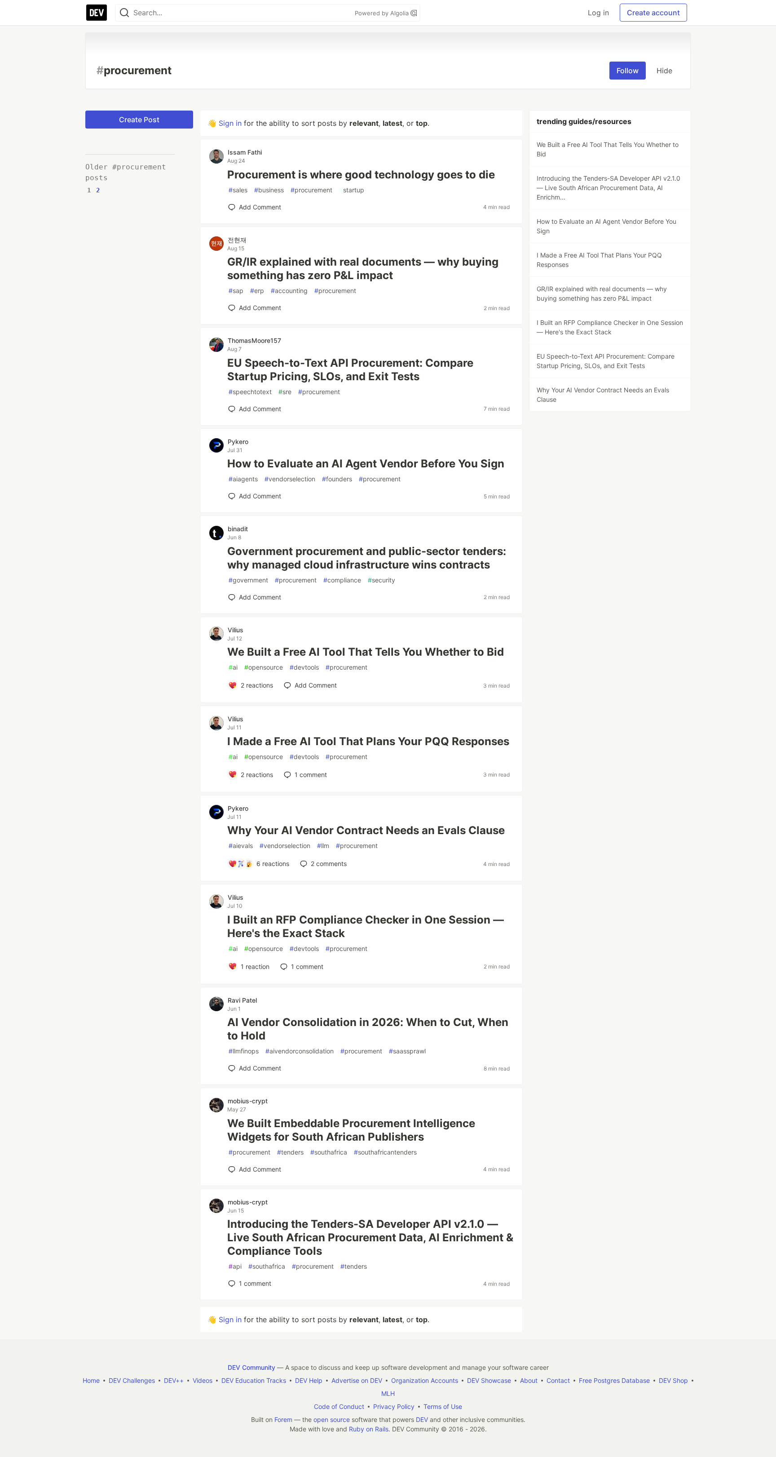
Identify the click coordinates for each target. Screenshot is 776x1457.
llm (323, 845)
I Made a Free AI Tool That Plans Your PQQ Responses (368, 741)
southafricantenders (385, 1152)
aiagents (243, 479)
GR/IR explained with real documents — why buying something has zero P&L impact (362, 268)
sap (236, 290)
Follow (628, 70)
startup (351, 190)
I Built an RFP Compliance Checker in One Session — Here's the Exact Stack (365, 926)
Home (91, 1380)
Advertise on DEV (356, 1380)
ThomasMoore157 (254, 340)
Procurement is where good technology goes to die (361, 174)
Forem (283, 1419)
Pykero (238, 441)
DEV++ (174, 1380)
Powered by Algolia (382, 13)
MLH (388, 1393)
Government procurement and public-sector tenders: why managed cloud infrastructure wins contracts (366, 558)
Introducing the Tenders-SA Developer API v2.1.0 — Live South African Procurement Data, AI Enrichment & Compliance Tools (370, 1237)
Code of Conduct (339, 1406)
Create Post (139, 119)
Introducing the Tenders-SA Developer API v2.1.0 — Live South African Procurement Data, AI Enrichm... (608, 187)
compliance (342, 580)
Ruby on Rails (368, 1429)
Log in (598, 12)
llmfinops (244, 1051)
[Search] (124, 12)
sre (284, 391)
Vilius (235, 630)
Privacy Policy (393, 1406)
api (235, 1266)
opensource (263, 667)
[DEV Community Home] (96, 13)
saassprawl (407, 1051)
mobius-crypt (248, 1101)
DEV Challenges (132, 1380)
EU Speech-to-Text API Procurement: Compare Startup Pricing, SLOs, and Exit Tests (350, 369)
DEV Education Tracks (253, 1380)
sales (238, 190)
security (381, 580)
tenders (290, 1152)
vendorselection (290, 479)
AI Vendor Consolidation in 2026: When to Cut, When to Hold (367, 1029)
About (529, 1380)
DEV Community (251, 1367)
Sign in (230, 123)
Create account (653, 12)
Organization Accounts (424, 1380)
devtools (304, 667)
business (269, 190)
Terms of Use (442, 1406)
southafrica (328, 1152)
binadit (238, 529)
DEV (422, 1419)
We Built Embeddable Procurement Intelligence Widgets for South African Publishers (351, 1130)
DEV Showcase (489, 1380)
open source (331, 1419)
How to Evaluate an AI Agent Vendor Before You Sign (365, 463)
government (248, 580)
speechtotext (250, 391)
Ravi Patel (242, 1000)
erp (257, 290)
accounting (289, 290)
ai (233, 667)
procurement (311, 190)
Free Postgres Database (614, 1380)
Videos (202, 1380)
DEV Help (308, 1380)
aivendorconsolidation (299, 1051)
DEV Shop (673, 1380)
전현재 (237, 240)
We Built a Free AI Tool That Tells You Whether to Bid (365, 651)
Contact (558, 1380)
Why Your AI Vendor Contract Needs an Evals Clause (366, 830)
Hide (664, 70)
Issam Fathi (245, 152)
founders (337, 479)
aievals (241, 845)
